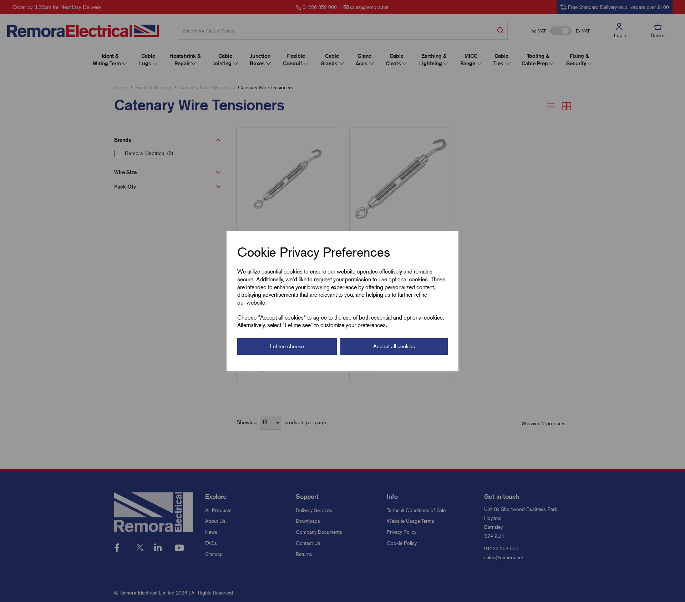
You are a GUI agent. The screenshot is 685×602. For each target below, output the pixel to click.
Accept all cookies (394, 346)
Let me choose (287, 346)
